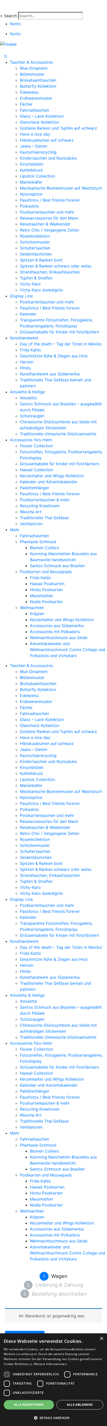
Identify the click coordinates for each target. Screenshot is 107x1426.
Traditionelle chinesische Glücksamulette (58, 433)
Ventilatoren (31, 523)
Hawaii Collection (36, 469)
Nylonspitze (31, 194)
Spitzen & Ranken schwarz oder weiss (55, 265)
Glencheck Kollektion (39, 122)
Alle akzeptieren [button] (29, 1405)
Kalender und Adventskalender (48, 481)
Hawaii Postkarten (47, 583)
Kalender (28, 313)
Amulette (28, 397)
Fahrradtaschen (34, 110)
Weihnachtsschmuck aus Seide (58, 637)
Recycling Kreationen (39, 505)
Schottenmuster (35, 241)
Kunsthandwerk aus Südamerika (50, 373)
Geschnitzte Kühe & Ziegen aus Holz (54, 355)
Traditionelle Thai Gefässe (44, 517)
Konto (15, 23)
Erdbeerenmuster (36, 98)
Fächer (26, 104)
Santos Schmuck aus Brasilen (57, 565)
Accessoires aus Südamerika (57, 625)
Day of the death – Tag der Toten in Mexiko (61, 343)
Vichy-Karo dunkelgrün (41, 289)
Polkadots (29, 206)
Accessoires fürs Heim (31, 439)
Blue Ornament (34, 68)
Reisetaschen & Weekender (45, 224)
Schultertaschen (35, 247)
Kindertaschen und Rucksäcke (48, 158)
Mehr (14, 529)
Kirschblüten (31, 164)
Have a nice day (35, 134)
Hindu (25, 367)
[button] (53, 1417)
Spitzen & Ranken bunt (41, 259)
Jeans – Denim (33, 146)
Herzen (26, 361)
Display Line (21, 295)
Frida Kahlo (30, 349)
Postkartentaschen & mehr (45, 499)
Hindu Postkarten (46, 589)
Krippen (37, 613)
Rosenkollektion (35, 236)
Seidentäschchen (36, 253)
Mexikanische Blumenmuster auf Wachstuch (61, 188)
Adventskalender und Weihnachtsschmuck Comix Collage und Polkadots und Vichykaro (67, 649)
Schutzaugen (32, 415)
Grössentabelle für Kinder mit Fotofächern (59, 331)
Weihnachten (32, 607)
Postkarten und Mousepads (46, 571)
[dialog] (53, 1379)
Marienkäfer (31, 182)
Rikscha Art (31, 511)
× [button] (101, 1339)
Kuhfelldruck (31, 170)
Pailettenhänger (34, 487)
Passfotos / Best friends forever (50, 200)
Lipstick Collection (37, 176)
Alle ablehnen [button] (80, 1405)
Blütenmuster (32, 74)
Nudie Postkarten (46, 601)
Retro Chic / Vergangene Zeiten (49, 230)
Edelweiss (29, 92)
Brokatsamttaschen (38, 80)
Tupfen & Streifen (36, 277)
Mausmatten (41, 595)
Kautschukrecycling (38, 152)
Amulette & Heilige (27, 391)
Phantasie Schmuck (38, 541)
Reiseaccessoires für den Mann (49, 218)
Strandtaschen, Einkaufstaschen (50, 271)
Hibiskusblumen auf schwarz (47, 140)
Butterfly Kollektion (38, 86)
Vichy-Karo (30, 283)
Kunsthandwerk (24, 337)
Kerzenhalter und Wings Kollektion (52, 475)
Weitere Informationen (50, 1364)
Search (10, 15)
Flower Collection (36, 445)
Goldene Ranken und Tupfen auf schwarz (58, 128)
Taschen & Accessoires (31, 62)
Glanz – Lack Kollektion (42, 116)
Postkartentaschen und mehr (47, 212)
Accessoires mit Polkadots (55, 631)
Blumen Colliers (44, 547)
